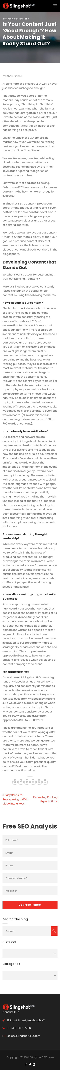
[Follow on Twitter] (30, 1064)
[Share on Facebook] (21, 782)
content (7, 19)
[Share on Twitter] (27, 782)
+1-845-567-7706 (18, 1028)
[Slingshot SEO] (19, 6)
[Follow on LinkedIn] (34, 1064)
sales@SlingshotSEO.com (23, 1036)
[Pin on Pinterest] (39, 782)
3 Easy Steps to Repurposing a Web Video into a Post (15, 799)
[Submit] (54, 931)
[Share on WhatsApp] (15, 782)
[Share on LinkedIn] (45, 782)
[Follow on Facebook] (25, 1064)
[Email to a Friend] (33, 782)
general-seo (21, 19)
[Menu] (55, 6)
